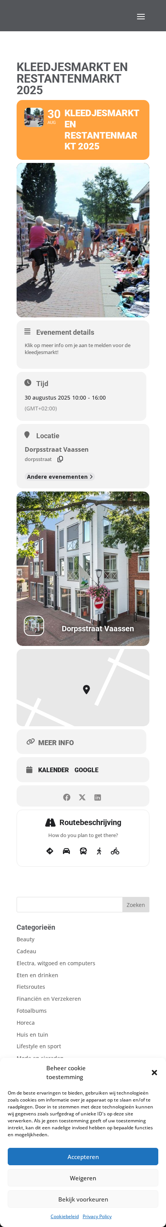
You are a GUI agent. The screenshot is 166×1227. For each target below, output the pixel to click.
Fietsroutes (31, 986)
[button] (154, 1072)
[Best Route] (49, 851)
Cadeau (26, 951)
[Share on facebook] (66, 796)
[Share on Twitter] (82, 796)
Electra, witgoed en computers (56, 963)
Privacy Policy (97, 1216)
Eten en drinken (37, 975)
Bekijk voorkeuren (83, 1199)
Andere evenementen (57, 476)
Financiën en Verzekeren (49, 998)
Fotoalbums (32, 1010)
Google (86, 770)
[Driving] (66, 851)
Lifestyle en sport (39, 1046)
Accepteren (83, 1157)
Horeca (26, 1022)
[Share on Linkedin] (97, 796)
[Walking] (99, 851)
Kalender (53, 770)
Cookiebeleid (65, 1216)
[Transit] (83, 851)
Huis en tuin (32, 1034)
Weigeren (83, 1178)
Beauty (25, 939)
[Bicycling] (115, 851)
